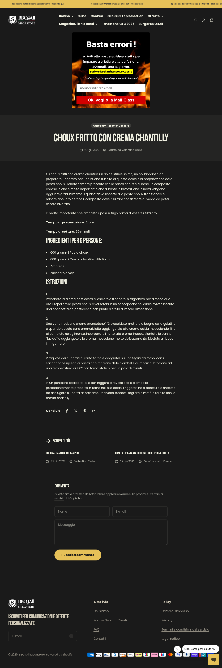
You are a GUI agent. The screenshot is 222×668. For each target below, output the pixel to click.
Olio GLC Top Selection (125, 16)
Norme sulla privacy (132, 494)
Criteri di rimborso (175, 611)
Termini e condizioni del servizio (185, 629)
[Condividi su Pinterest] (84, 410)
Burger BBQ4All (151, 24)
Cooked (97, 16)
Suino (82, 16)
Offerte (154, 16)
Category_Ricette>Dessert (111, 125)
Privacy (166, 620)
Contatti (99, 638)
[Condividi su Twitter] (75, 410)
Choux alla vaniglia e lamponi (62, 453)
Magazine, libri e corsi (76, 24)
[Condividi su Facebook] (66, 410)
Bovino (64, 16)
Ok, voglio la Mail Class (111, 100)
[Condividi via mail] (93, 410)
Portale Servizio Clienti (110, 620)
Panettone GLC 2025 (117, 24)
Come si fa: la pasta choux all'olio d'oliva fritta (142, 453)
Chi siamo (101, 611)
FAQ (96, 629)
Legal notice (170, 638)
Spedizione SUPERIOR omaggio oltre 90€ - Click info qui (29, 4)
